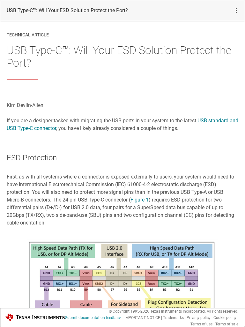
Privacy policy (199, 318)
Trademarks (173, 318)
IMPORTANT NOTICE (142, 318)
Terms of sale (226, 324)
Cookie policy (224, 318)
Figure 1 (139, 200)
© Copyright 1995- (129, 311)
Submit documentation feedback (93, 318)
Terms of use (201, 324)
